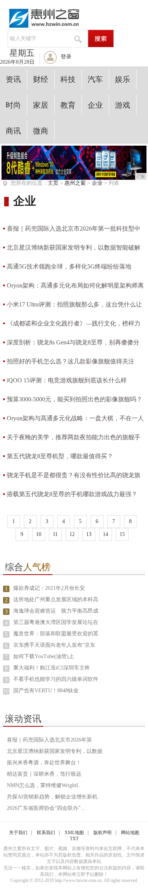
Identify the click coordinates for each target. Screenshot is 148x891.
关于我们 (18, 832)
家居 (40, 105)
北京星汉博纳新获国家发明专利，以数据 (54, 751)
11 (55, 534)
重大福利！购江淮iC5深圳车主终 (51, 668)
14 (105, 534)
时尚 (13, 105)
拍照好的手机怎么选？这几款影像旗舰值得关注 (70, 361)
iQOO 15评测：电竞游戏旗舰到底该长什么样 (67, 380)
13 (88, 534)
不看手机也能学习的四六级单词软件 (55, 679)
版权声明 (102, 832)
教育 (68, 105)
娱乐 (122, 79)
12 (72, 534)
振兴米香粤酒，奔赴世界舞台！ (44, 762)
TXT (74, 838)
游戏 (122, 105)
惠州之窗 (75, 183)
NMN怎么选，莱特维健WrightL (43, 785)
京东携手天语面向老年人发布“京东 (54, 645)
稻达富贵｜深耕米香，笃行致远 (44, 774)
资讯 (13, 79)
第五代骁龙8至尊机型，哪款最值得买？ (60, 456)
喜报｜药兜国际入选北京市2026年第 (49, 740)
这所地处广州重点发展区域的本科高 (55, 599)
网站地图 (130, 832)
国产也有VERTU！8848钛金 (46, 690)
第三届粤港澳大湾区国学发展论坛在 (55, 622)
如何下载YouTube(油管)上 (43, 656)
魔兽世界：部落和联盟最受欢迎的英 (55, 633)
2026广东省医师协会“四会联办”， (46, 808)
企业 (95, 105)
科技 (68, 79)
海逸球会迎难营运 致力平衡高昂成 (55, 611)
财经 (40, 79)
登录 (66, 57)
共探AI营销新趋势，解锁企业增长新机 (52, 797)
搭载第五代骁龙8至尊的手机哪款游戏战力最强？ (72, 494)
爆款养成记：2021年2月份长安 (49, 588)
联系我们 (46, 832)
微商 (40, 131)
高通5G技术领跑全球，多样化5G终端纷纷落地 (69, 266)
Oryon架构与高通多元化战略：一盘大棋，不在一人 (75, 418)
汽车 (95, 79)
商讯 (13, 131)
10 (38, 534)
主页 (53, 183)
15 (122, 534)
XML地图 (74, 832)
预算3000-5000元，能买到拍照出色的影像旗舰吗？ (74, 399)
